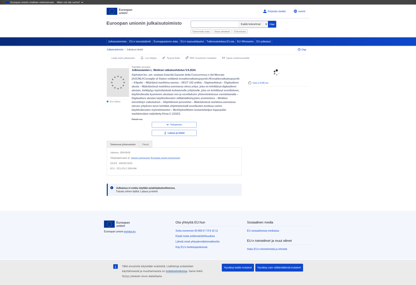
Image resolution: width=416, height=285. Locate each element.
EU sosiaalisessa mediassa (263, 230)
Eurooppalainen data (166, 41)
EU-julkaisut (263, 41)
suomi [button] (301, 11)
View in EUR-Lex (260, 83)
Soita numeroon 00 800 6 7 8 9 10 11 (197, 230)
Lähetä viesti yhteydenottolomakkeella (198, 241)
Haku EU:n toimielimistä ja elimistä (267, 249)
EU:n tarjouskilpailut (192, 41)
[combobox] (215, 24)
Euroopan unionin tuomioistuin (165, 158)
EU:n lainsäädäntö (140, 41)
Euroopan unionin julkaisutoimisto (144, 23)
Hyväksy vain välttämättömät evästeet (279, 267)
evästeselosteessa (176, 271)
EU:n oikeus (114, 102)
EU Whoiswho (245, 41)
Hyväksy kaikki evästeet (238, 267)
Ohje (303, 49)
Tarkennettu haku (201, 31)
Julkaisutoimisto (117, 41)
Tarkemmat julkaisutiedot (123, 144)
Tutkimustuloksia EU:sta (220, 41)
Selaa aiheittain (222, 31)
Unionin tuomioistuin (140, 158)
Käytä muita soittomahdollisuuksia (195, 236)
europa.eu (130, 231)
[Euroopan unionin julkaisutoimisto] (119, 11)
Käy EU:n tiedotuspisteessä (191, 247)
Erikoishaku (240, 31)
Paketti (145, 144)
